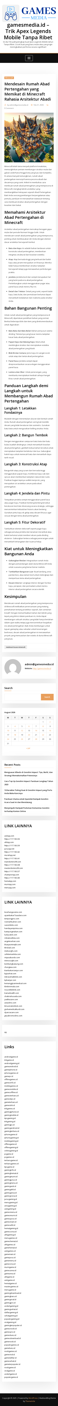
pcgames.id (9, 1157)
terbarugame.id (11, 1160)
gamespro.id (9, 1332)
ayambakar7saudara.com (15, 915)
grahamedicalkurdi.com (14, 1009)
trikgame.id (9, 1060)
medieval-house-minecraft (15, 647)
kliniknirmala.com (11, 986)
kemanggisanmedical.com (15, 983)
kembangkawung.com (13, 964)
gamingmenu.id (10, 1183)
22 (43, 735)
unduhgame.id (10, 1374)
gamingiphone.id (11, 1112)
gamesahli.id (9, 1225)
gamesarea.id (10, 1270)
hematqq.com (10, 881)
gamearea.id (9, 1273)
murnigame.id (10, 1267)
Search (8, 688)
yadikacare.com (11, 999)
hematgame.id (10, 1283)
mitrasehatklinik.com (13, 977)
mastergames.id (11, 1286)
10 (8, 730)
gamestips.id (9, 1099)
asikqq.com (9, 836)
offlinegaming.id (11, 1147)
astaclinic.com (10, 1002)
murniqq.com (9, 884)
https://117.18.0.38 (12, 865)
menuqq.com (9, 887)
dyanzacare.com (11, 1012)
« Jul (28, 748)
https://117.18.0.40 (12, 877)
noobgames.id (10, 1351)
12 (22, 730)
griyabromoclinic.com (13, 1015)
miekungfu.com (10, 951)
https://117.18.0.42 (12, 852)
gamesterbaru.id (11, 1095)
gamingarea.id (10, 1192)
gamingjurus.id (10, 1180)
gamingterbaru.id (11, 1131)
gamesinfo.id (9, 1082)
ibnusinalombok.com (13, 1006)
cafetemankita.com (12, 954)
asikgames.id (10, 1251)
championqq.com (11, 874)
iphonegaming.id (11, 1137)
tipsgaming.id (10, 1118)
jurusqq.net (9, 848)
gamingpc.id (9, 1124)
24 (8, 739)
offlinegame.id (10, 1144)
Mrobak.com (9, 947)
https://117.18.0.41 (12, 858)
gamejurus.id (9, 1257)
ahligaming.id (10, 1234)
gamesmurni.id (10, 1215)
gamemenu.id (10, 1260)
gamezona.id (9, 1264)
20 (29, 735)
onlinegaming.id (11, 1150)
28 (36, 739)
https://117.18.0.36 (12, 839)
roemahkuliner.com (12, 921)
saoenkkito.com (11, 925)
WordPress (33, 1398)
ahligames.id (9, 1244)
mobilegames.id (11, 1086)
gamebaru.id (9, 1348)
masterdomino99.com (13, 868)
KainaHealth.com (11, 993)
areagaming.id (10, 1205)
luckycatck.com (10, 934)
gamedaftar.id (10, 1357)
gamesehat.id (10, 1361)
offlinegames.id (11, 1079)
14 (36, 730)
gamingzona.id (10, 1196)
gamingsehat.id (10, 1309)
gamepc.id (8, 1076)
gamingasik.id (10, 1186)
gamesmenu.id (10, 1212)
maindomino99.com (12, 861)
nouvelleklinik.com (12, 989)
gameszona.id (10, 1231)
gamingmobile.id (11, 1115)
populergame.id (11, 1377)
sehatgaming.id (10, 1315)
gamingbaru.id (10, 1296)
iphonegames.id (11, 1073)
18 (15, 735)
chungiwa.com (10, 967)
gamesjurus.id (10, 1218)
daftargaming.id (11, 1312)
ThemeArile (30, 1401)
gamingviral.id (10, 1299)
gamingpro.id (9, 1302)
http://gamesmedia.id (42, 668)
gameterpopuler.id (12, 1364)
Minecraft (9, 78)
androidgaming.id (11, 1063)
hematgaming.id (11, 1228)
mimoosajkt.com (11, 960)
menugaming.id (10, 1202)
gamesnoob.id (10, 1328)
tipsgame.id (9, 1167)
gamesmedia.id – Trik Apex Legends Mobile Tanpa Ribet (28, 31)
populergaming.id (11, 1319)
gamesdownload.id (12, 1338)
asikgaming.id (10, 1209)
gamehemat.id (10, 1247)
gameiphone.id (10, 1069)
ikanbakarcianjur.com (13, 970)
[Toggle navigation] (29, 58)
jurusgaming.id (10, 1199)
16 (50, 730)
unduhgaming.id (11, 1306)
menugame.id (10, 1289)
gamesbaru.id (10, 1335)
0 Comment (9, 108)
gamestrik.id (9, 1105)
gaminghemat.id (11, 1173)
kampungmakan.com (13, 931)
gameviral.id (9, 1354)
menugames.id (10, 1238)
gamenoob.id (10, 1341)
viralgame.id (9, 1370)
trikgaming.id (9, 1121)
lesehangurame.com (13, 912)
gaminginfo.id (10, 1170)
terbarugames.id (11, 1163)
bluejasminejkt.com (12, 944)
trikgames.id (9, 1108)
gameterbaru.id (11, 1102)
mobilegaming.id (11, 1141)
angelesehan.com (12, 941)
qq (5, 1032)
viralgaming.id (10, 1322)
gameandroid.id (11, 1066)
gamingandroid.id (11, 1128)
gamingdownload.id (12, 1293)
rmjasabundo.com (12, 957)
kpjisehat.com (10, 973)
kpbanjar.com (10, 980)
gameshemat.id (11, 1241)
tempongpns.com (11, 918)
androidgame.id (11, 1056)
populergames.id (11, 1345)
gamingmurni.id (10, 1176)
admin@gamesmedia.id (17, 105)
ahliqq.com (9, 842)
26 (22, 739)
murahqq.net (9, 855)
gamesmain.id (10, 1221)
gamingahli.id (10, 1189)
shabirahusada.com (13, 996)
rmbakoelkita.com (12, 938)
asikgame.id (9, 1280)
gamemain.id (9, 1254)
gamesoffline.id (11, 1092)
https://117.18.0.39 (12, 845)
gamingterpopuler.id (13, 1325)
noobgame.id (10, 1367)
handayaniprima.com (13, 928)
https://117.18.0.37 (12, 871)
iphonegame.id (10, 1134)
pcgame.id (8, 1154)
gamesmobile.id (11, 1089)
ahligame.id (9, 1277)
